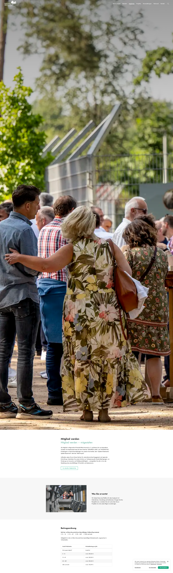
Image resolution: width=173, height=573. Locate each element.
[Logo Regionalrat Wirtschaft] (10, 3)
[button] (168, 3)
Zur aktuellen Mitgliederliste (69, 468)
